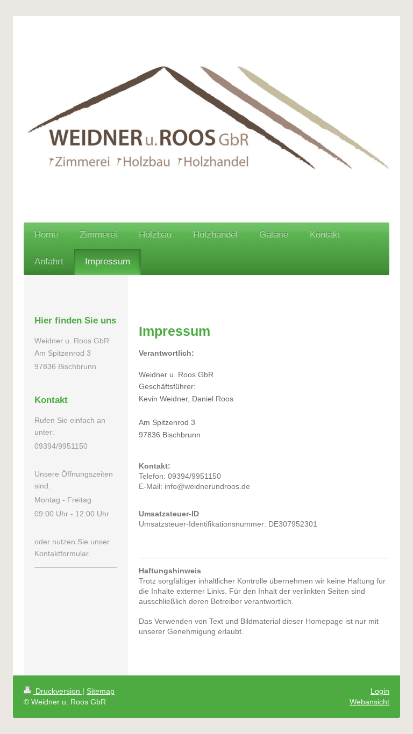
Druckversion (57, 691)
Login (380, 691)
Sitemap (101, 691)
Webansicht (369, 701)
